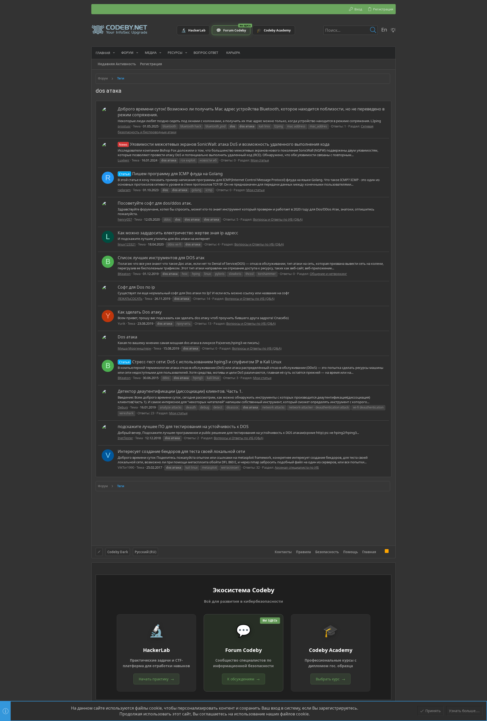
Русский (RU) (145, 552)
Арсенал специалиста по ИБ (297, 467)
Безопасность (327, 552)
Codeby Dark (117, 552)
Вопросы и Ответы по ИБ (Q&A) (278, 219)
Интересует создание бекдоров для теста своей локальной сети (181, 451)
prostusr (124, 126)
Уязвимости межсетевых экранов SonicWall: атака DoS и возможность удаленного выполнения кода (224, 144)
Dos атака (127, 337)
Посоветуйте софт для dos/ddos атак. (155, 203)
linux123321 (127, 244)
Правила (303, 552)
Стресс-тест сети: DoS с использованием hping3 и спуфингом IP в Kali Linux (200, 362)
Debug (123, 407)
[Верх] (380, 551)
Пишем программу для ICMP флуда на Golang (170, 173)
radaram (124, 190)
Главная (369, 552)
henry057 (125, 219)
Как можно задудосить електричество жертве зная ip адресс (178, 233)
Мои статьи (260, 160)
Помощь (350, 552)
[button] (114, 52)
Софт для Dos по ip (136, 287)
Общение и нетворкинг (328, 273)
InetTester (125, 438)
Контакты (283, 552)
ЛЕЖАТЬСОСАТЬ (130, 298)
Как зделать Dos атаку (140, 312)
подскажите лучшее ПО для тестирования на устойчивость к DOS (183, 426)
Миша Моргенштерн (134, 348)
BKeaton (124, 273)
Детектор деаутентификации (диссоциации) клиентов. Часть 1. (180, 391)
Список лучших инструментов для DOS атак (161, 257)
